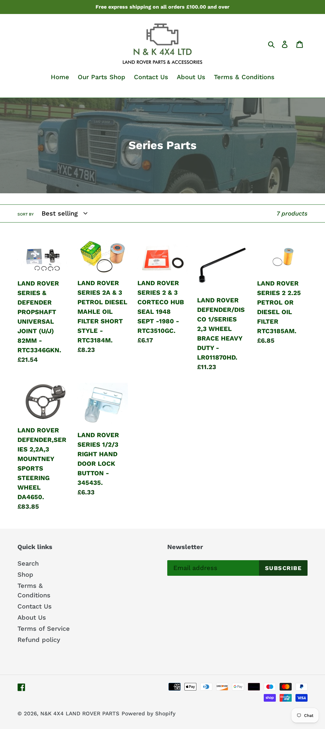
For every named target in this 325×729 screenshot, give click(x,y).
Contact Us (34, 606)
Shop (25, 574)
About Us (31, 617)
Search (28, 563)
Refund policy (38, 639)
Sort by (25, 214)
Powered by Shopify (149, 713)
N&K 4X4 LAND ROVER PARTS (79, 713)
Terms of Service (43, 628)
